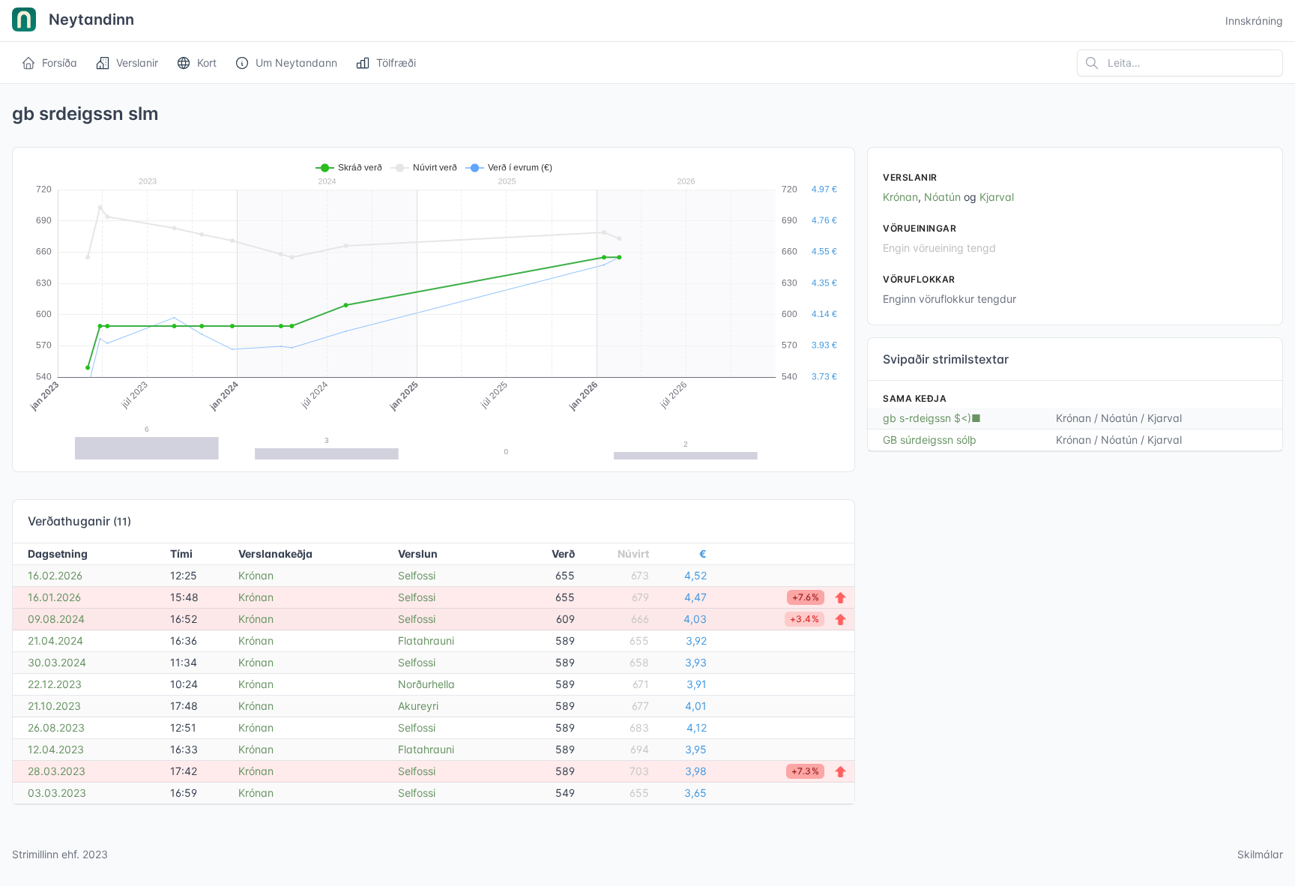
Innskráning (1254, 20)
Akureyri (418, 705)
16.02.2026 (55, 575)
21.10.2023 (54, 705)
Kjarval (996, 196)
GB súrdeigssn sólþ (929, 439)
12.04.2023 (56, 749)
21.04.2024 (55, 640)
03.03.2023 (57, 792)
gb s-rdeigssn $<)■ (932, 418)
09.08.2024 (56, 618)
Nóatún (942, 196)
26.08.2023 (56, 727)
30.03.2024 (57, 662)
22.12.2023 (55, 684)
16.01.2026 (54, 597)
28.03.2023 (56, 771)
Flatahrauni (426, 640)
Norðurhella (426, 684)
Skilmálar (1260, 854)
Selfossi (416, 575)
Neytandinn (89, 19)
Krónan (256, 575)
